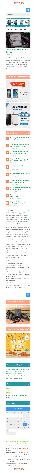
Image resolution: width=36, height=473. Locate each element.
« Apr (10, 434)
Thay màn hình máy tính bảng (14, 373)
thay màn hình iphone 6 (15, 376)
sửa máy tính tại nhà (16, 369)
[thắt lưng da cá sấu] (18, 357)
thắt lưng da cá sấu (12, 242)
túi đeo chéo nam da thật (19, 395)
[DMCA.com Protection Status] (8, 393)
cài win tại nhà (12, 371)
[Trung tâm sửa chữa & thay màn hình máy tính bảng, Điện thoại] (18, 2)
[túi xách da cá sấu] (18, 323)
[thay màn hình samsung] (18, 127)
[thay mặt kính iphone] (18, 102)
